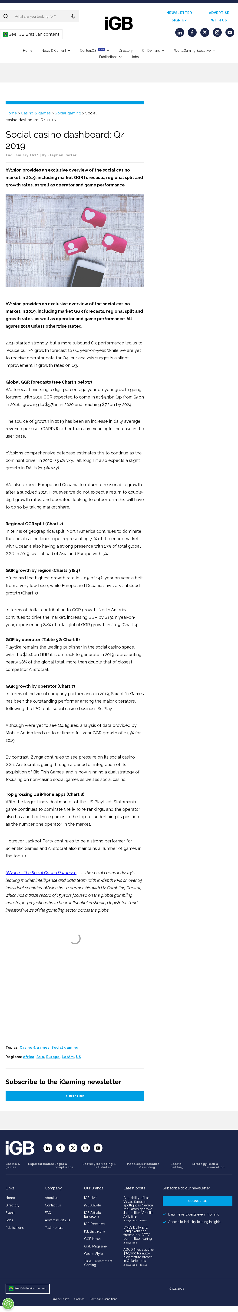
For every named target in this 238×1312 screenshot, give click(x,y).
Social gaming (68, 113)
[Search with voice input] (73, 16)
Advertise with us (57, 1220)
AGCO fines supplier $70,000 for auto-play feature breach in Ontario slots (138, 1255)
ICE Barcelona (94, 1231)
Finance (47, 1164)
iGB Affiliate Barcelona (92, 1214)
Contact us (53, 1205)
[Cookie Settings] (8, 1304)
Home (27, 50)
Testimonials (54, 1228)
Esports (34, 1164)
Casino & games (36, 113)
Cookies (79, 1299)
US (78, 1057)
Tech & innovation (216, 1165)
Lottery (89, 1164)
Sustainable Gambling (149, 1165)
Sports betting (177, 1165)
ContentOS (92, 50)
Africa (28, 1057)
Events (10, 1213)
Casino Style (93, 1254)
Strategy (199, 1164)
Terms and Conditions (103, 1299)
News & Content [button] (54, 50)
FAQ (48, 1213)
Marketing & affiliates (106, 1165)
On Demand (151, 50)
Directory (126, 50)
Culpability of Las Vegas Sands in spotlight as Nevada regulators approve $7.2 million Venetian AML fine (138, 1207)
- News (142, 1220)
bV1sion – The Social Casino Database (41, 872)
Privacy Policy (60, 1299)
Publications (108, 57)
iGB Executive (94, 1224)
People (133, 1164)
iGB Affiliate (92, 1205)
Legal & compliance (64, 1165)
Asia (40, 1057)
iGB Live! (90, 1198)
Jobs (135, 57)
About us (51, 1198)
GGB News (92, 1239)
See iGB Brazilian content (31, 34)
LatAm (68, 1057)
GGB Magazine (95, 1246)
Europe (53, 1057)
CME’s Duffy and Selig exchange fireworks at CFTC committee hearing (137, 1233)
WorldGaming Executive (192, 50)
